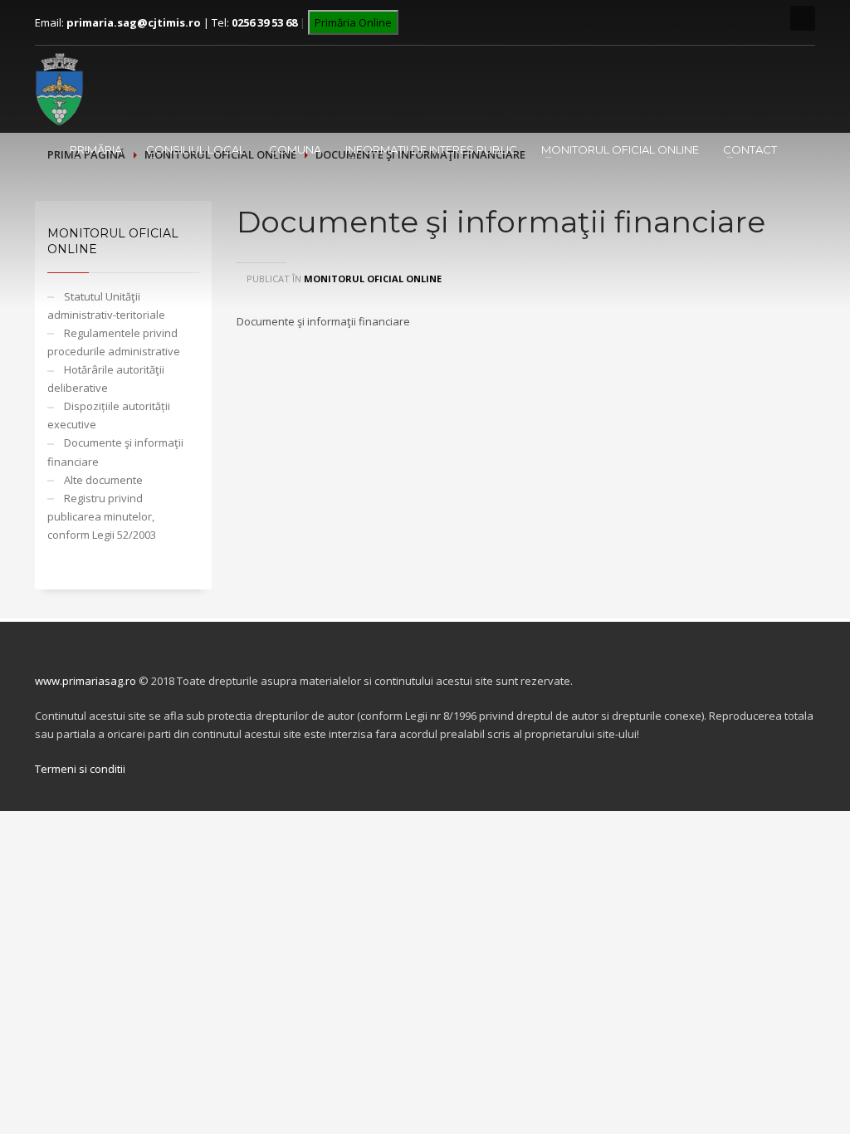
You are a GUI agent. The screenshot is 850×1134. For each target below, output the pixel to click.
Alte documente (103, 479)
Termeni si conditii (80, 768)
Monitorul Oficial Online (620, 149)
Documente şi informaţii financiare (115, 451)
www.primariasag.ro (85, 680)
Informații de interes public (431, 149)
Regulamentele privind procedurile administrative (113, 342)
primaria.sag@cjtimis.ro (133, 22)
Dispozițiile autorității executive (108, 415)
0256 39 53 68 (264, 22)
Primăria (96, 149)
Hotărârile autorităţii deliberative (105, 378)
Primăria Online (353, 22)
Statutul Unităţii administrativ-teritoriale (106, 305)
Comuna (295, 149)
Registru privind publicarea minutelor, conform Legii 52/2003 (101, 516)
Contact (750, 149)
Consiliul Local (195, 149)
